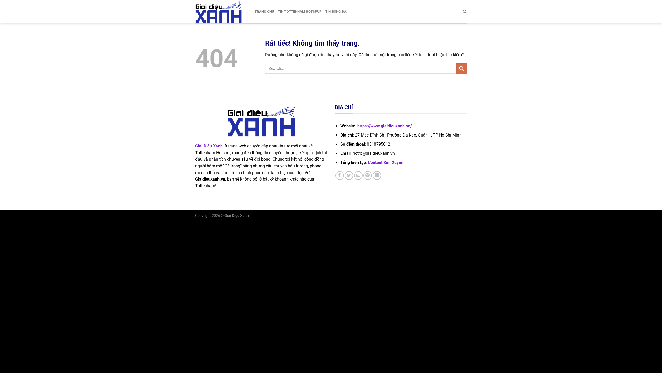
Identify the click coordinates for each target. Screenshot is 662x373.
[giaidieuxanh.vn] (221, 11)
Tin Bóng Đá (336, 11)
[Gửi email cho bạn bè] (358, 175)
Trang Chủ (264, 11)
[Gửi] (461, 68)
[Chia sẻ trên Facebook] (339, 175)
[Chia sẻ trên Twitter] (349, 175)
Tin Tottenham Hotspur (299, 11)
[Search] (465, 12)
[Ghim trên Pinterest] (367, 175)
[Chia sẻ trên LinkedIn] (377, 175)
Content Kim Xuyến (385, 162)
